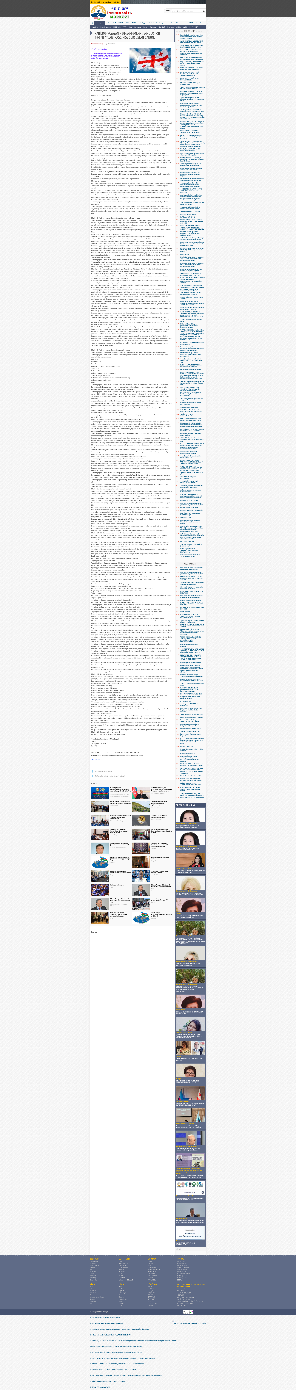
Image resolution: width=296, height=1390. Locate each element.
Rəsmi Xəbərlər (105, 27)
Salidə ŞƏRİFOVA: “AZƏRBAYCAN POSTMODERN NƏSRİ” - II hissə (191, 42)
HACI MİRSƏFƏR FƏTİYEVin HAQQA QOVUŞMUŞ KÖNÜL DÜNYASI (192, 430)
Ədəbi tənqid (152, 1271)
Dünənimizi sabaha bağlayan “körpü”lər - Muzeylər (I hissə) (190, 725)
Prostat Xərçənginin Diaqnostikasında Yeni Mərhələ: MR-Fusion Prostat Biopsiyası (192, 348)
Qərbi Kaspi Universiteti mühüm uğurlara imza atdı (190, 456)
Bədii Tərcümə (152, 1276)
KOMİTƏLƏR (181, 1291)
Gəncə (145, 27)
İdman (121, 1301)
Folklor (150, 1261)
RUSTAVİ (151, 1289)
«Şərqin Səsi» (181, 1271)
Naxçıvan (153, 27)
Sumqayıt (137, 27)
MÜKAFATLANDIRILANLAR (185, 1297)
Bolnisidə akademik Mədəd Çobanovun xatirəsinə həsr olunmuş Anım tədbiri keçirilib (192, 303)
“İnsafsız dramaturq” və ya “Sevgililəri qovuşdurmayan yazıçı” (192, 675)
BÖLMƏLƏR (94, 1259)
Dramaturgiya (152, 1267)
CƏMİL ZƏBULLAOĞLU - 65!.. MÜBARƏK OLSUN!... (190, 79)
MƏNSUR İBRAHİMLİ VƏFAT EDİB (191, 510)
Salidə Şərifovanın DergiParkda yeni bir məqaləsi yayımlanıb (192, 308)
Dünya (161, 23)
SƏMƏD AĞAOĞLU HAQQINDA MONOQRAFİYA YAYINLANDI (190, 274)
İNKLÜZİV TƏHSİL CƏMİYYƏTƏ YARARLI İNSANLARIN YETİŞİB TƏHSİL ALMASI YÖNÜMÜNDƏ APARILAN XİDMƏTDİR (190, 657)
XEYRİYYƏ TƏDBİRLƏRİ (185, 1303)
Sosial (121, 1295)
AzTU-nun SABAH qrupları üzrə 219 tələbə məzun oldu (192, 203)
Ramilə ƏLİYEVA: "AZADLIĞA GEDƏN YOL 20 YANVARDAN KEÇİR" (190, 789)
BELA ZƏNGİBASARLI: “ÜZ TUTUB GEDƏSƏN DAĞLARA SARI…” (192, 68)
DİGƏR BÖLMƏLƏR (126, 1280)
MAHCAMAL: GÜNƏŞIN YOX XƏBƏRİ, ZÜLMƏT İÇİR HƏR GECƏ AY (191, 472)
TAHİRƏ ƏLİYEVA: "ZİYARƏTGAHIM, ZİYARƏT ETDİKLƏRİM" (192, 621)
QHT (196, 27)
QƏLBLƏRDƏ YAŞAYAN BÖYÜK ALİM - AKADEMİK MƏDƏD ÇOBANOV (191, 190)
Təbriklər (93, 1293)
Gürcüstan (169, 23)
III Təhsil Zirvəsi (185, 701)
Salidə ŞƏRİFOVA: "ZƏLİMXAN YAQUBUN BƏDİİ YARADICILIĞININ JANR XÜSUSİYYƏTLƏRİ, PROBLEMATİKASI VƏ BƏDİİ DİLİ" (192, 314)
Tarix (120, 1286)
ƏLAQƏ (92, 1303)
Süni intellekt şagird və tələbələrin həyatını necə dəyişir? (191, 587)
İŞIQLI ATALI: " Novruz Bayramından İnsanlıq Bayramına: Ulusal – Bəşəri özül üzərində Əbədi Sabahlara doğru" (192, 741)
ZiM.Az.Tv (180, 1280)
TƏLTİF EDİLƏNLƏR (183, 1299)
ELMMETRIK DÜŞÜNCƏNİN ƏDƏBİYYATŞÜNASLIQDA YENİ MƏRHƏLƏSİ (190, 354)
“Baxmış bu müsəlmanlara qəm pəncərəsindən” (190, 403)
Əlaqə (202, 23)
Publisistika (151, 1273)
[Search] (204, 11)
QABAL (150, 1301)
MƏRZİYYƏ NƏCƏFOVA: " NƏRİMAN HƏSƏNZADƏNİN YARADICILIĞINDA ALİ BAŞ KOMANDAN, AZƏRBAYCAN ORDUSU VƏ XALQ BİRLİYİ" (192, 125)
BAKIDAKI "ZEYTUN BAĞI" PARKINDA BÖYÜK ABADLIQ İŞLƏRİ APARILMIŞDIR (190, 689)
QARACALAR (152, 1303)
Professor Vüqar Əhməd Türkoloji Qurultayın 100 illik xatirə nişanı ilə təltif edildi (191, 221)
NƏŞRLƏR (180, 1295)
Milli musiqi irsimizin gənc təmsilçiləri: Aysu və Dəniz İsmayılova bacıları (189, 325)
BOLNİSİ (150, 1295)
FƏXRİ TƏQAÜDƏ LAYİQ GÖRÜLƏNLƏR (190, 1301)
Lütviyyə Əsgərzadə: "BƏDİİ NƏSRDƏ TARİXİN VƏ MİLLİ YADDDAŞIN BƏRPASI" (189, 74)
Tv (196, 23)
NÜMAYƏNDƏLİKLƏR (184, 1293)
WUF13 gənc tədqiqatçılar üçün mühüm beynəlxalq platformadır (190, 419)
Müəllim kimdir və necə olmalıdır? (191, 600)
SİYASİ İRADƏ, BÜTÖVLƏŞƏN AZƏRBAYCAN (190, 83)
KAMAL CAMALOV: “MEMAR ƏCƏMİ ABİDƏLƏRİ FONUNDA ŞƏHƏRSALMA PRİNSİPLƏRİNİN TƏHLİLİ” (192, 280)
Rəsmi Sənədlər (95, 1265)
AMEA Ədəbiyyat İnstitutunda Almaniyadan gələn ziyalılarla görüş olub (192, 439)
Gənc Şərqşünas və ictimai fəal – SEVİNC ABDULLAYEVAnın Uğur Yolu (191, 360)
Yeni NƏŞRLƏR (182, 1276)
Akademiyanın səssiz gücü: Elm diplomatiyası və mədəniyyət (190, 164)
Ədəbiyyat (143, 23)
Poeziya (150, 1263)
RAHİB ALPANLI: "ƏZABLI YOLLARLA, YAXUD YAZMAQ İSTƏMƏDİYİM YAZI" (190, 616)
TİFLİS (150, 1286)
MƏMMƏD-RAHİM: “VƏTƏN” (189, 500)
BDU (191, 27)
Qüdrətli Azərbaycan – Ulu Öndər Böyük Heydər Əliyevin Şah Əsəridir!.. (191, 710)
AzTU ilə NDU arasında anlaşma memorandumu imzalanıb (190, 293)
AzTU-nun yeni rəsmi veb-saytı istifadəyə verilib (190, 490)
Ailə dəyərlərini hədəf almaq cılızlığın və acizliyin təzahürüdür (192, 583)
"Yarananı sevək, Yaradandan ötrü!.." (192, 714)
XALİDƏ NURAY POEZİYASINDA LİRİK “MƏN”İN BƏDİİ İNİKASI (191, 365)
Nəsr (149, 1265)
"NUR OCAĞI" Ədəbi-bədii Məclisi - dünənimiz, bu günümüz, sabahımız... (192, 764)
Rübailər (150, 1278)
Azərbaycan (100, 23)
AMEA (178, 27)
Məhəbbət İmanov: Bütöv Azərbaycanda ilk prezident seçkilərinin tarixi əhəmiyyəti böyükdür (189, 758)
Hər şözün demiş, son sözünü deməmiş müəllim (190, 697)
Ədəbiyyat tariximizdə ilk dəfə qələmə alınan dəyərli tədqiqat (190, 208)
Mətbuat (121, 1269)
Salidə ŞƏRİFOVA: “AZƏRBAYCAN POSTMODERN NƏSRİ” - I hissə (191, 46)
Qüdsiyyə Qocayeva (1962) (189, 407)
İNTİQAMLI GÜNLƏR (187, 541)
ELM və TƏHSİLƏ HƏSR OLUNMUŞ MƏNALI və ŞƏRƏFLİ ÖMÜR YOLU (191, 58)
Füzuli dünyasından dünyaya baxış (191, 717)
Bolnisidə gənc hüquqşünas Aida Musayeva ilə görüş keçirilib (191, 270)
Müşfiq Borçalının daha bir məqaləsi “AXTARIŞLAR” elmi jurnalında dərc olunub (192, 250)
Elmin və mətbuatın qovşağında (190, 369)
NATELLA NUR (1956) (187, 217)
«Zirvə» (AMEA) (182, 1263)
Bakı (130, 27)
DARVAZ (151, 1305)
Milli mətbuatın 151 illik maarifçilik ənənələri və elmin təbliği (191, 169)
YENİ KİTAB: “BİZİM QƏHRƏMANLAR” (186, 415)
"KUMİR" (93, 1291)
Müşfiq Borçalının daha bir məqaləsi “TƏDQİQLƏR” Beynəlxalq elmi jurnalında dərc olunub (192, 264)
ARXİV (121, 1276)
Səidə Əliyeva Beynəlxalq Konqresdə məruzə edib (188, 452)
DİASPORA (122, 1278)
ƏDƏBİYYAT (152, 1259)
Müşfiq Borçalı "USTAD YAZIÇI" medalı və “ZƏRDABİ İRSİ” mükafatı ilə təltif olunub (192, 159)
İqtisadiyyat (122, 1293)
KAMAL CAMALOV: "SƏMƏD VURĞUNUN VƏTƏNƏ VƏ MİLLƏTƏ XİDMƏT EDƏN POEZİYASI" (192, 462)
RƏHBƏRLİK (181, 1289)
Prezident (95, 27)
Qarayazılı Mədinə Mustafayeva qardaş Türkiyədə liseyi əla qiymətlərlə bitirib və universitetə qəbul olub (191, 52)
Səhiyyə (121, 1297)
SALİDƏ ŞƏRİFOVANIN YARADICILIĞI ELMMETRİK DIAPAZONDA (189, 550)
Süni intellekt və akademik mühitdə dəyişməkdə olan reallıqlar (191, 399)
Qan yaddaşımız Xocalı (187, 753)
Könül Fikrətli (184, 254)
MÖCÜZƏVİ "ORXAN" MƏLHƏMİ (191, 694)
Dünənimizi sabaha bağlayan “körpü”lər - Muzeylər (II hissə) (190, 720)
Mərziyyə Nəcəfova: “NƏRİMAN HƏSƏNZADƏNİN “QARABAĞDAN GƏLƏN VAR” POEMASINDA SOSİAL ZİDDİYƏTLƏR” (192, 116)
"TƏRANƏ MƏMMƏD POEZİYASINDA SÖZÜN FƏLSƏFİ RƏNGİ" (192, 88)
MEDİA (134, 23)
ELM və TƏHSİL (124, 1259)
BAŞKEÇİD (151, 1293)
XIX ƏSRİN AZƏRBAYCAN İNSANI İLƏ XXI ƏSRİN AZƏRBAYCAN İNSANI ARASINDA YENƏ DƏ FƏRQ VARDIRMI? (192, 771)
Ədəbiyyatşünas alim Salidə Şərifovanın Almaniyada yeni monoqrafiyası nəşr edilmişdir (190, 184)
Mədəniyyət (153, 23)
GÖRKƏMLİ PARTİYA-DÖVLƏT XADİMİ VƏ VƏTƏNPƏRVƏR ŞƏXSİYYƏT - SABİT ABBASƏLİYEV (192, 227)
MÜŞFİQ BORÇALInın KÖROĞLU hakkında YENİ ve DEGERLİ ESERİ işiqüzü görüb (191, 93)
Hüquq (101, 43)
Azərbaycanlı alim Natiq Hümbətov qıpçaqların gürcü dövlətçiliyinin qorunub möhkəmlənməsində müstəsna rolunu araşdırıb (191, 197)
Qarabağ (162, 27)
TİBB (128, 23)
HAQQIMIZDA (181, 1305)
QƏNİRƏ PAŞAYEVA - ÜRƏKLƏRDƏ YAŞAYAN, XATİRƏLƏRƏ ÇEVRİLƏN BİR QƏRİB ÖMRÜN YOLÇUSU (192, 650)
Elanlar (92, 1299)
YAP (124, 27)
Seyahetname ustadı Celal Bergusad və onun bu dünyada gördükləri (192, 179)
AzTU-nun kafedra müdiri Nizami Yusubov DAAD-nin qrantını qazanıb (192, 286)
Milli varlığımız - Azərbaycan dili (190, 663)
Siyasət (121, 1291)
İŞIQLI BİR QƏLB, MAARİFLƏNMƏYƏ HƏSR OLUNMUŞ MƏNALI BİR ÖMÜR (192, 63)
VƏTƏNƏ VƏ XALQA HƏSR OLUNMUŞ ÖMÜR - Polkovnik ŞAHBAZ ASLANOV (190, 233)
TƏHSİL (121, 23)
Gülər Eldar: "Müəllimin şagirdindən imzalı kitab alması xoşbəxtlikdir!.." (192, 410)
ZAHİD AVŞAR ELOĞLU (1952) (190, 211)
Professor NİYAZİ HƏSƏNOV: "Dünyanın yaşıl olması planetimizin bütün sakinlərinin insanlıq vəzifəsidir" (192, 632)
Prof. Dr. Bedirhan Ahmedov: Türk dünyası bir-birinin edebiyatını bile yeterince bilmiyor (191, 36)
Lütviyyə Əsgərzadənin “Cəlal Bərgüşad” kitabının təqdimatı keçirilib (190, 174)
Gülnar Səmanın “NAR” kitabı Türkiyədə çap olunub (190, 555)
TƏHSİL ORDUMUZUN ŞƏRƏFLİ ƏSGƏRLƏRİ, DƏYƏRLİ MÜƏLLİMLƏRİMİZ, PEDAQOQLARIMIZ (190, 639)
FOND (191, 23)
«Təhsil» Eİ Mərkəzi (183, 1267)
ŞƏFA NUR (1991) (186, 517)
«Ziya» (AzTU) (181, 1261)
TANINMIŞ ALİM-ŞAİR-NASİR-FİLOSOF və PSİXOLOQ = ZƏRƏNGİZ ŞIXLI (192, 99)
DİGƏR (92, 1284)
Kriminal (121, 1303)
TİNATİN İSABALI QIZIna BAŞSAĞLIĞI (188, 477)
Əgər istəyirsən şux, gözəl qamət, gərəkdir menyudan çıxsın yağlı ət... (192, 504)
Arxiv (184, 23)
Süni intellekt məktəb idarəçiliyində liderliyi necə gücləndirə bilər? (191, 596)
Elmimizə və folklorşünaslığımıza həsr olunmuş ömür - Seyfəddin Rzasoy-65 (191, 137)
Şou (120, 1305)
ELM (114, 23)
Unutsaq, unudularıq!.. (97, 1297)
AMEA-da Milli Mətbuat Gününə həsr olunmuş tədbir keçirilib (192, 154)
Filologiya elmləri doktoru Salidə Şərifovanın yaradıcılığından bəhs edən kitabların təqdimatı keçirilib (191, 424)
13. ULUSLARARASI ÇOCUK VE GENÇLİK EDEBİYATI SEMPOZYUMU (192, 110)
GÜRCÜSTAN (152, 1284)
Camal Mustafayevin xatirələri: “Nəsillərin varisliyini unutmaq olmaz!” (190, 522)
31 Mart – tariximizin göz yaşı (189, 731)
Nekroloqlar (94, 1295)
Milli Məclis (117, 27)
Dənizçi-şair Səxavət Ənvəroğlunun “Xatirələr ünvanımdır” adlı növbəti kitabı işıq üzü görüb (192, 243)
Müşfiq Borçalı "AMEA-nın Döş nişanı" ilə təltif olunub (190, 149)
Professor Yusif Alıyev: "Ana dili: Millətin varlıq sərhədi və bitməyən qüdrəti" (191, 578)
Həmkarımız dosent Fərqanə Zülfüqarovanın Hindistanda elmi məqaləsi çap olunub (191, 105)
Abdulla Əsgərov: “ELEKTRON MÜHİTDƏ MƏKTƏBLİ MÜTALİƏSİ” (191, 680)
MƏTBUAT (181, 1259)
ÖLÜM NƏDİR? (185, 612)
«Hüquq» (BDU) (182, 1265)
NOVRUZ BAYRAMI (186, 746)
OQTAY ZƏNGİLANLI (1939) (189, 507)
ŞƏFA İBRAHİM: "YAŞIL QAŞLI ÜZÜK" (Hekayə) (190, 514)
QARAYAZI (151, 1297)
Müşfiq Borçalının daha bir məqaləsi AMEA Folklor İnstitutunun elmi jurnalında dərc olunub (192, 258)
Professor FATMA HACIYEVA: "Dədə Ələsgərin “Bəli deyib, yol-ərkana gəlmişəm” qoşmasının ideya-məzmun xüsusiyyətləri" (192, 446)
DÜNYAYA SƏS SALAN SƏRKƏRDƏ (192, 798)
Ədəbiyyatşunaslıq (154, 1269)
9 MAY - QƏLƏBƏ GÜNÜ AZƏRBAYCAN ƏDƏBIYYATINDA (191, 467)
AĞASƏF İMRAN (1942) (188, 214)
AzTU (185, 27)
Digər (178, 23)
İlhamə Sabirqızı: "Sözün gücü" (190, 729)
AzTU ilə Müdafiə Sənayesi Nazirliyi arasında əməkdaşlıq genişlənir (192, 238)
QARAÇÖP (151, 1299)
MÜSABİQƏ (152, 1280)
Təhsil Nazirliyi (123, 1263)
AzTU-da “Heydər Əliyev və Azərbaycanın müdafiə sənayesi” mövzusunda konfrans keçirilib (191, 496)
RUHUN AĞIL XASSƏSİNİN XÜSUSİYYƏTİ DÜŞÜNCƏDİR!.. (190, 131)
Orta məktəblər (123, 1267)
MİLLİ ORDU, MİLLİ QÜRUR (189, 290)
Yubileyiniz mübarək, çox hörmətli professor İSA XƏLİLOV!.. (191, 486)
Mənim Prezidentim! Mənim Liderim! (192, 776)
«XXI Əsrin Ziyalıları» (183, 1273)
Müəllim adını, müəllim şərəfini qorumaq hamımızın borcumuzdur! (191, 779)
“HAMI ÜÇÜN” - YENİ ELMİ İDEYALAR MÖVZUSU (189, 482)
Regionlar (170, 27)
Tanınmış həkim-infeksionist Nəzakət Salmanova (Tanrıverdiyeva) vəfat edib (192, 383)
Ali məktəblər (123, 1265)
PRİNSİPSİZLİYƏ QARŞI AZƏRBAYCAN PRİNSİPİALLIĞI (190, 784)
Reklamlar (93, 1301)
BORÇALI (151, 1291)
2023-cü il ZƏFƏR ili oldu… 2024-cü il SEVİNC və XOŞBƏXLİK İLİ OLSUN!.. (192, 794)
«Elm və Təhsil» (182, 1269)
